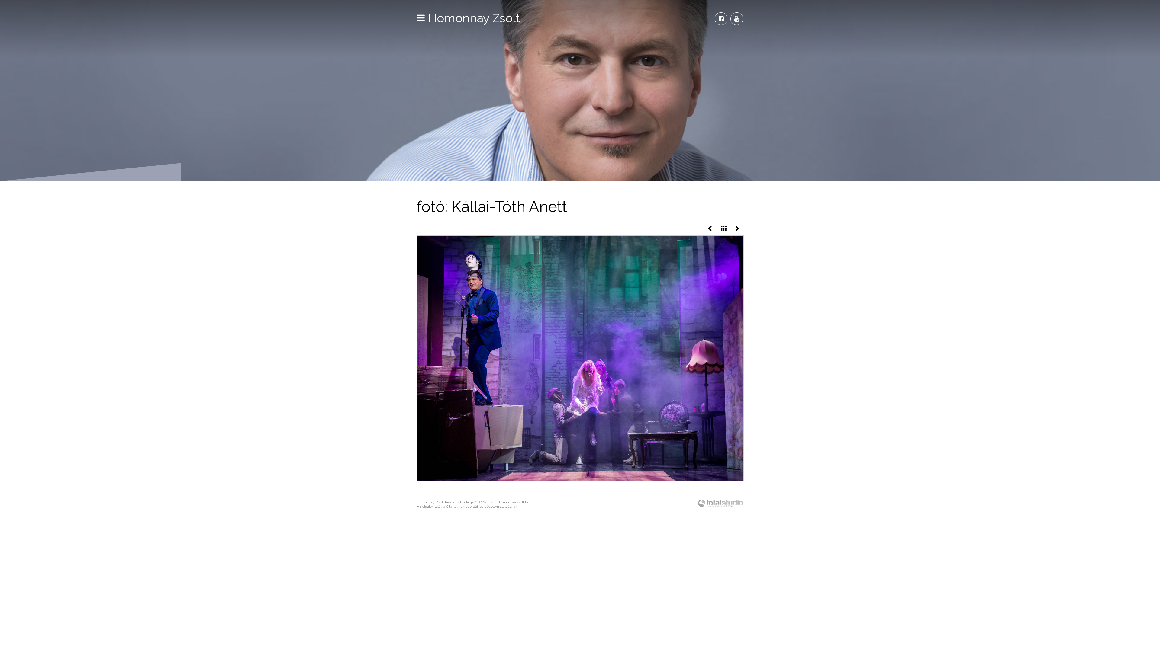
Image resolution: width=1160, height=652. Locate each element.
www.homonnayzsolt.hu (509, 502)
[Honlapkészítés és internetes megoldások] (720, 506)
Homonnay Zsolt (474, 18)
